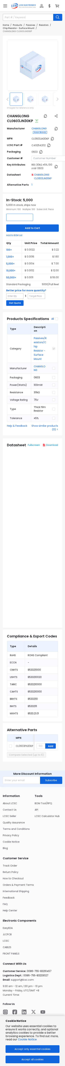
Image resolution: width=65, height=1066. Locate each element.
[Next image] (56, 99)
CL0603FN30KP (24, 746)
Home (6, 25)
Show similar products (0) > (45, 427)
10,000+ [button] (10, 270)
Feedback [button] (9, 897)
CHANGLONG (39, 128)
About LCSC (10, 803)
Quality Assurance (14, 822)
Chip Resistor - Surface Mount (18, 28)
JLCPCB (7, 934)
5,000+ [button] (10, 263)
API (36, 809)
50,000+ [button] (11, 277)
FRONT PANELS (11, 953)
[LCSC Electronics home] (23, 5)
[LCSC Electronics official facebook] (14, 1012)
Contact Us (9, 809)
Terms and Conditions (16, 829)
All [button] (52, 319)
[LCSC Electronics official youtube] (42, 1012)
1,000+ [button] (10, 257)
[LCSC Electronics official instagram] (5, 1012)
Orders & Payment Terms (18, 885)
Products (17, 25)
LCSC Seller (9, 816)
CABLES (7, 947)
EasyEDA (8, 928)
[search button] (57, 17)
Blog (5, 848)
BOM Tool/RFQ (43, 803)
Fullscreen (34, 445)
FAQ (5, 904)
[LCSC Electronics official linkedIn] (24, 1012)
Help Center (10, 910)
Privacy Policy (11, 835)
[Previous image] (8, 99)
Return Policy (10, 872)
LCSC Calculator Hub (47, 816)
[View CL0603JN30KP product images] (32, 65)
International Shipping (16, 891)
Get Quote (15, 302)
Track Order (10, 865)
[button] (5, 5)
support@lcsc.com (22, 979)
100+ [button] (9, 250)
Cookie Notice (11, 841)
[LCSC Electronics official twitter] (33, 1012)
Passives (30, 25)
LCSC (6, 941)
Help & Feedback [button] (17, 426)
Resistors (44, 25)
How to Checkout (13, 878)
